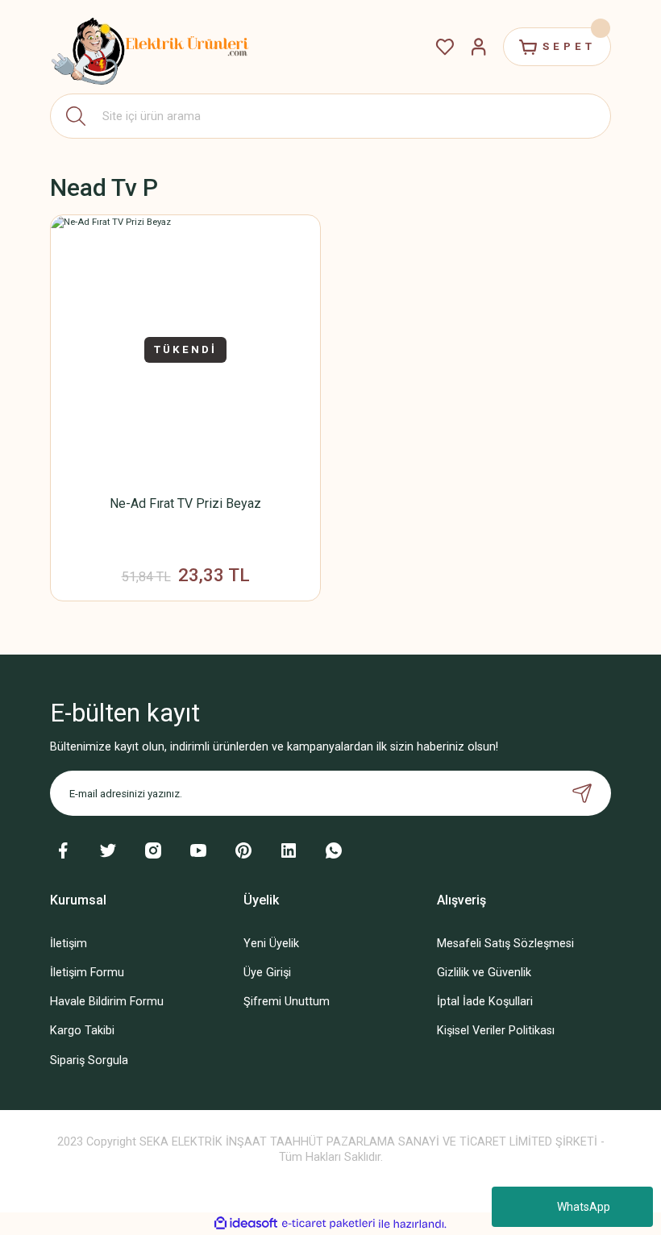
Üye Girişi (267, 972)
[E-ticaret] (328, 1224)
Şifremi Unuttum (286, 1001)
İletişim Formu (87, 972)
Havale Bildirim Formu (107, 1001)
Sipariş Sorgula (89, 1060)
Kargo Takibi (82, 1030)
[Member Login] (478, 46)
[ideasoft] (246, 1223)
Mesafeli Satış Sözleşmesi (505, 943)
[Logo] (151, 47)
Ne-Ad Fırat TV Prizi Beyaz (185, 503)
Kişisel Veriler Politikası (496, 1030)
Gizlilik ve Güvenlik (484, 972)
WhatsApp (583, 1206)
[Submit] (582, 793)
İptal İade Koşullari (485, 1001)
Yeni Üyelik (271, 943)
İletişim (68, 943)
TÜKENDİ (185, 349)
